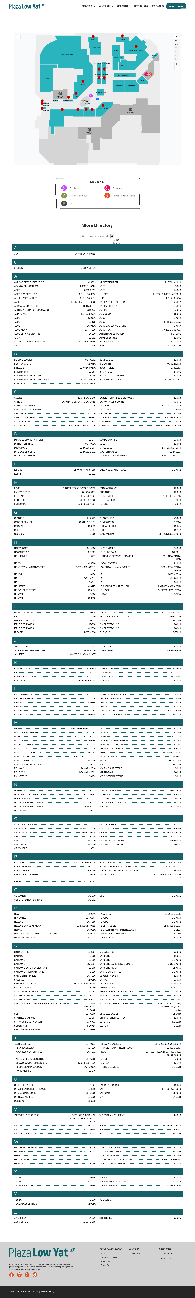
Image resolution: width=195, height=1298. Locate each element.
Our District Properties (109, 1257)
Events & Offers (136, 1253)
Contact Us (158, 6)
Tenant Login (176, 6)
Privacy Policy (106, 1265)
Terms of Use (105, 1261)
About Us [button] (87, 6)
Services (104, 1253)
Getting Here (141, 6)
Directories (123, 6)
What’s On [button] (104, 6)
